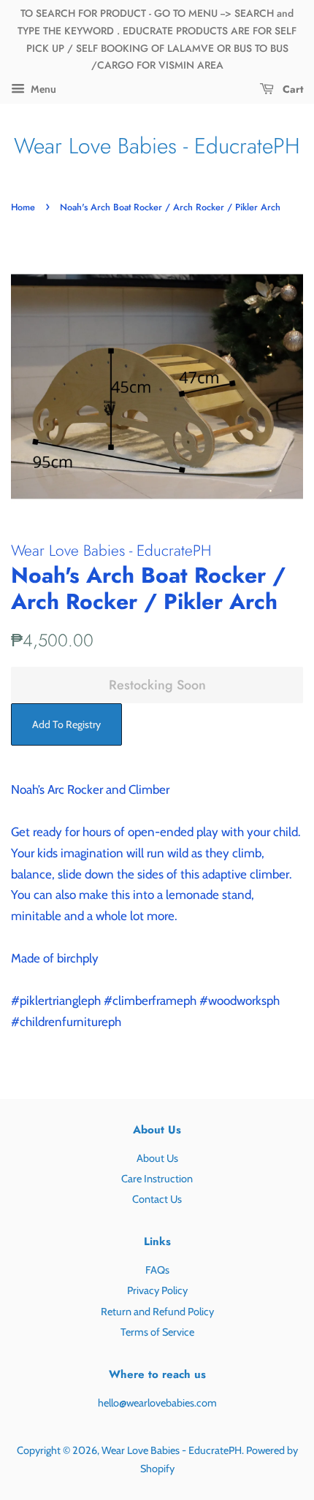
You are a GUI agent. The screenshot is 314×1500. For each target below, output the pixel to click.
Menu (42, 89)
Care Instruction (157, 1178)
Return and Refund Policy (157, 1311)
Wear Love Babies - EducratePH (157, 146)
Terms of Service (157, 1332)
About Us (157, 1158)
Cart (291, 89)
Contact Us (157, 1199)
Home (23, 207)
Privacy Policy (157, 1290)
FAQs (157, 1270)
